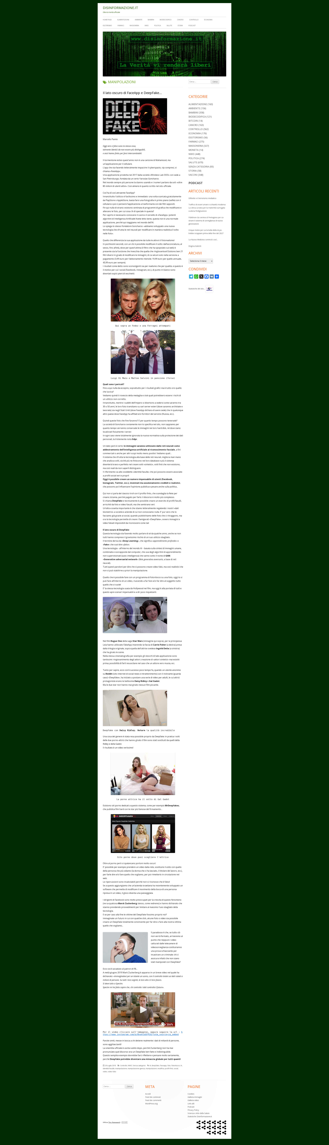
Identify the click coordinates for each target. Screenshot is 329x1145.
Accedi (148, 1094)
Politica (157, 25)
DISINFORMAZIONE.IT (120, 7)
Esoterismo (107, 25)
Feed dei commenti (153, 1100)
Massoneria (134, 25)
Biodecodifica (165, 20)
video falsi (112, 1071)
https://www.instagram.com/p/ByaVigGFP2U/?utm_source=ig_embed (142, 1033)
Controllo (194, 20)
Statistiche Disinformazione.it (200, 1116)
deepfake (155, 1065)
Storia (180, 25)
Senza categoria (139, 1065)
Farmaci (121, 25)
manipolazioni (151, 1068)
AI (150, 1065)
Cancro (180, 20)
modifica (161, 1068)
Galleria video (193, 1100)
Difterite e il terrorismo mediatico (202, 198)
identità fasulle (109, 1068)
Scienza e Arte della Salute (198, 1113)
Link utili (191, 1103)
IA (181, 1065)
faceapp (163, 1065)
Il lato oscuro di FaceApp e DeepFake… (132, 92)
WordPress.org (151, 1103)
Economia (208, 20)
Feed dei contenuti (153, 1097)
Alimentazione (123, 20)
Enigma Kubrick (195, 246)
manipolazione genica (136, 1068)
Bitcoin (193, 120)
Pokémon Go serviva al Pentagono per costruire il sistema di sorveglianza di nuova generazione (206, 220)
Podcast (192, 25)
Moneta (193, 149)
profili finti (169, 1068)
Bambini (151, 20)
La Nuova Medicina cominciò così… (203, 239)
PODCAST (196, 183)
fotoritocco (175, 1065)
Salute (169, 25)
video (105, 1071)
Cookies (191, 1094)
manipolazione (121, 1068)
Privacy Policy (193, 1110)
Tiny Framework (114, 1122)
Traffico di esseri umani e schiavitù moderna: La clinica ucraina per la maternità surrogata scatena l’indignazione (207, 207)
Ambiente (138, 20)
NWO (147, 25)
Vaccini (193, 174)
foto (169, 1065)
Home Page (107, 20)
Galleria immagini (195, 1097)
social (176, 1068)
